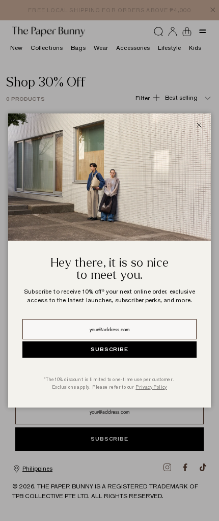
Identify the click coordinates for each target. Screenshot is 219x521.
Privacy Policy (151, 387)
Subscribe (109, 349)
